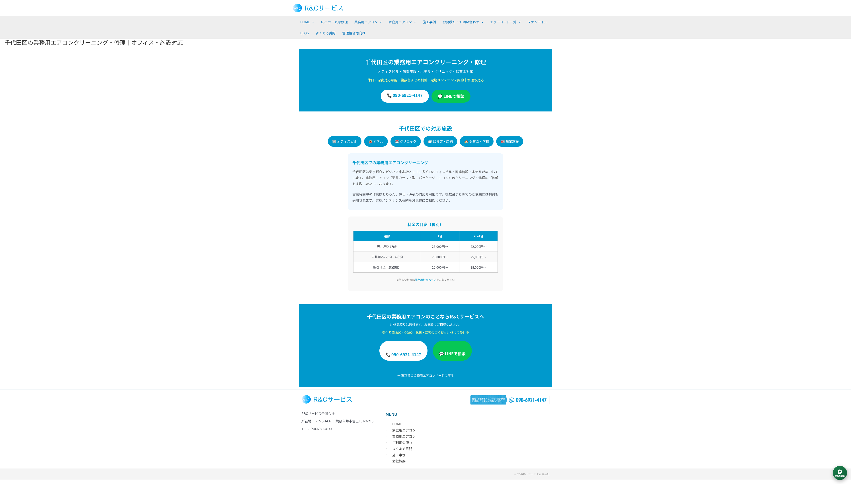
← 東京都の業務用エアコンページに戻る (425, 375)
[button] (312, 21)
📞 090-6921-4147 (405, 95)
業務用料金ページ (425, 279)
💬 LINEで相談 (451, 96)
